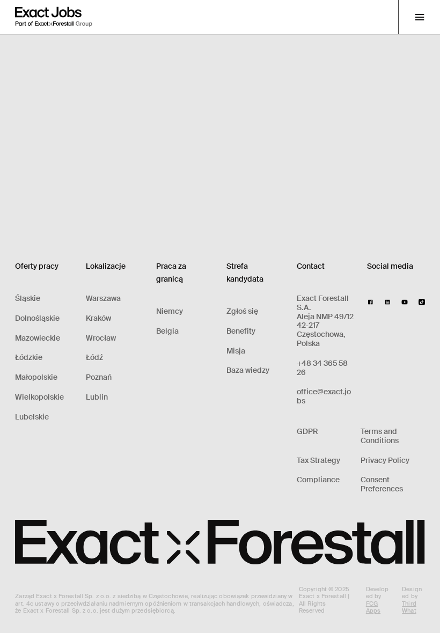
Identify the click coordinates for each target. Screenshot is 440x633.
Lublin (97, 397)
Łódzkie (28, 357)
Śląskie (27, 298)
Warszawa (103, 298)
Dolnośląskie (37, 318)
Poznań (99, 377)
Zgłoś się (242, 311)
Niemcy (169, 311)
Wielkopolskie (39, 397)
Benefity (240, 331)
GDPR (307, 431)
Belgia (167, 331)
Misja (235, 351)
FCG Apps (373, 607)
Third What (409, 607)
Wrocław (101, 338)
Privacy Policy (385, 460)
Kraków (98, 318)
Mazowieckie (37, 338)
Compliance (318, 479)
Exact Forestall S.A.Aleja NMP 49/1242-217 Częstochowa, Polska (325, 321)
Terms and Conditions (380, 436)
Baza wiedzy (247, 370)
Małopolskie (36, 377)
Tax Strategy (318, 460)
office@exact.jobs (324, 396)
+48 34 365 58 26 (322, 368)
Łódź (94, 357)
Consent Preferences (382, 484)
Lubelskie (32, 417)
